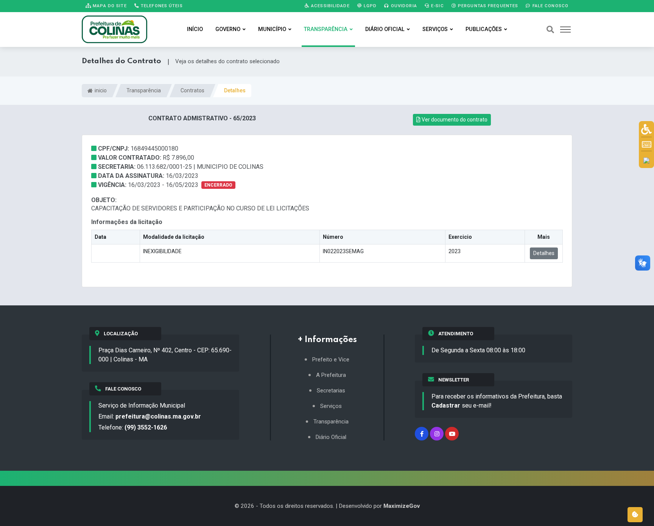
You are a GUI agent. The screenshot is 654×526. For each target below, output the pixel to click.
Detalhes (543, 253)
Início (195, 29)
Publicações (484, 29)
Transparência (325, 29)
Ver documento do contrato (453, 120)
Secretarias (331, 391)
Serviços (435, 29)
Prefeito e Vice (330, 360)
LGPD (369, 5)
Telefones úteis (161, 5)
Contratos (192, 90)
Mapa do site (109, 5)
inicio (100, 90)
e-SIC (437, 5)
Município (272, 29)
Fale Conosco (549, 5)
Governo (227, 29)
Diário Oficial (385, 29)
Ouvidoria (403, 5)
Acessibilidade (330, 5)
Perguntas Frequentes (487, 5)
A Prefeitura (331, 375)
